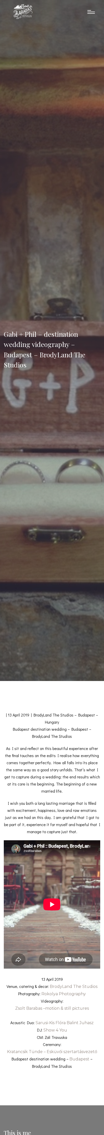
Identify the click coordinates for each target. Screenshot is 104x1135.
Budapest (79, 1059)
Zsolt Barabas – (52, 1008)
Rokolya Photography (63, 993)
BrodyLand (61, 986)
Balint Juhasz (80, 1022)
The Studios (85, 986)
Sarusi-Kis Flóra (51, 1022)
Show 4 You (55, 1030)
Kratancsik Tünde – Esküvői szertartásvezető (52, 1051)
